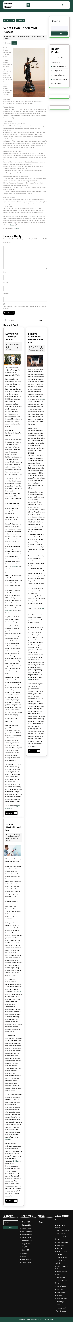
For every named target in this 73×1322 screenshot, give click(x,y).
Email (5, 283)
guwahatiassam (25, 36)
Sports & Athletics (61, 1298)
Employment (60, 1245)
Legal (14, 43)
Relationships (60, 1292)
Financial (59, 1248)
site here (16, 228)
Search (55, 21)
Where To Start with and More (13, 827)
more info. (8, 1139)
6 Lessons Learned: (59, 75)
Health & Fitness (61, 1258)
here (29, 680)
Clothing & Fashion (62, 1242)
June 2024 (25, 1250)
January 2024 (26, 1262)
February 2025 (26, 1225)
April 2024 (25, 1256)
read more (8, 610)
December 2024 (27, 1231)
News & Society (9, 20)
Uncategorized (60, 1308)
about (42, 608)
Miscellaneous (60, 1278)
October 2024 (26, 1237)
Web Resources (61, 1311)
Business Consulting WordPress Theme (31, 1319)
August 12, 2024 (13, 835)
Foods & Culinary (61, 1251)
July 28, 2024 (35, 347)
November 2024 (27, 1234)
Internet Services (61, 1271)
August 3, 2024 (11, 36)
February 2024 (26, 1259)
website (42, 399)
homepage (15, 566)
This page (13, 225)
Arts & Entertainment (62, 1230)
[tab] (28, 5)
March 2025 (26, 1222)
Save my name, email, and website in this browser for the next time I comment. (24, 307)
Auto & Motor (60, 1234)
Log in (41, 1222)
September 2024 (27, 1240)
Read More (11, 813)
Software (59, 1295)
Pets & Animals (61, 1286)
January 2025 (26, 1228)
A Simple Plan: (57, 70)
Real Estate (60, 1289)
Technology (59, 1302)
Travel (58, 1305)
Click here (16, 1161)
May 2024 (25, 1253)
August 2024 (26, 1244)
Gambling (59, 1254)
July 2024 (25, 1247)
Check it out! (17, 992)
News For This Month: (59, 66)
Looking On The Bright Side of (11, 336)
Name (5, 272)
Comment (7, 242)
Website (5, 293)
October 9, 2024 (13, 344)
